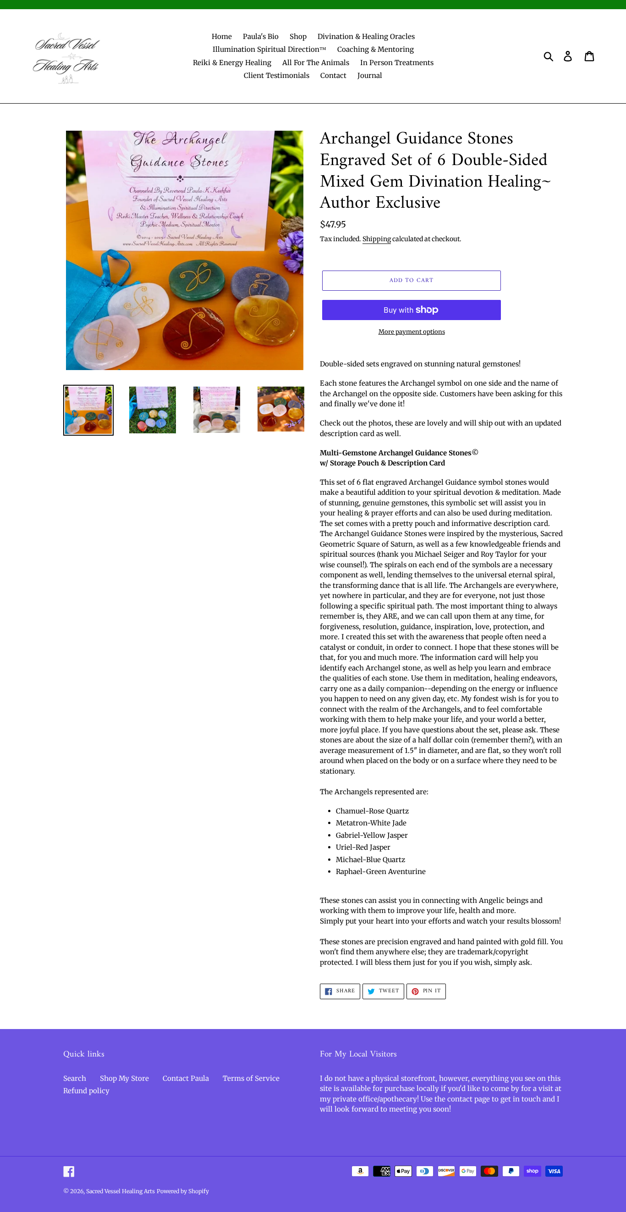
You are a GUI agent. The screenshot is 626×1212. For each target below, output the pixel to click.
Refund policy (86, 1090)
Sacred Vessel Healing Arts (120, 1191)
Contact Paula (186, 1078)
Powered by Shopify (183, 1191)
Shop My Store (124, 1078)
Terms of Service (251, 1078)
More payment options (412, 332)
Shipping (376, 239)
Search (74, 1078)
